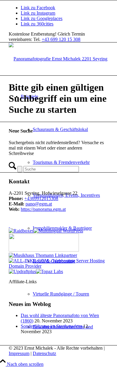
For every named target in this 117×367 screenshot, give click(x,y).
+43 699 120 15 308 (61, 39)
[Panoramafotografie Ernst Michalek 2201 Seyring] (58, 58)
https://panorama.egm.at (43, 209)
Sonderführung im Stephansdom (51, 326)
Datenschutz (44, 353)
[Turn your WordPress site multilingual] (58, 230)
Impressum (19, 353)
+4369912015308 (41, 198)
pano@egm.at (39, 203)
